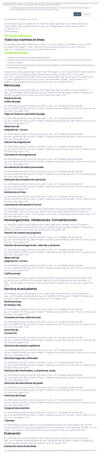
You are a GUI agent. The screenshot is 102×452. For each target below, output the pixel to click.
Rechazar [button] (86, 14)
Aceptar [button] (77, 14)
